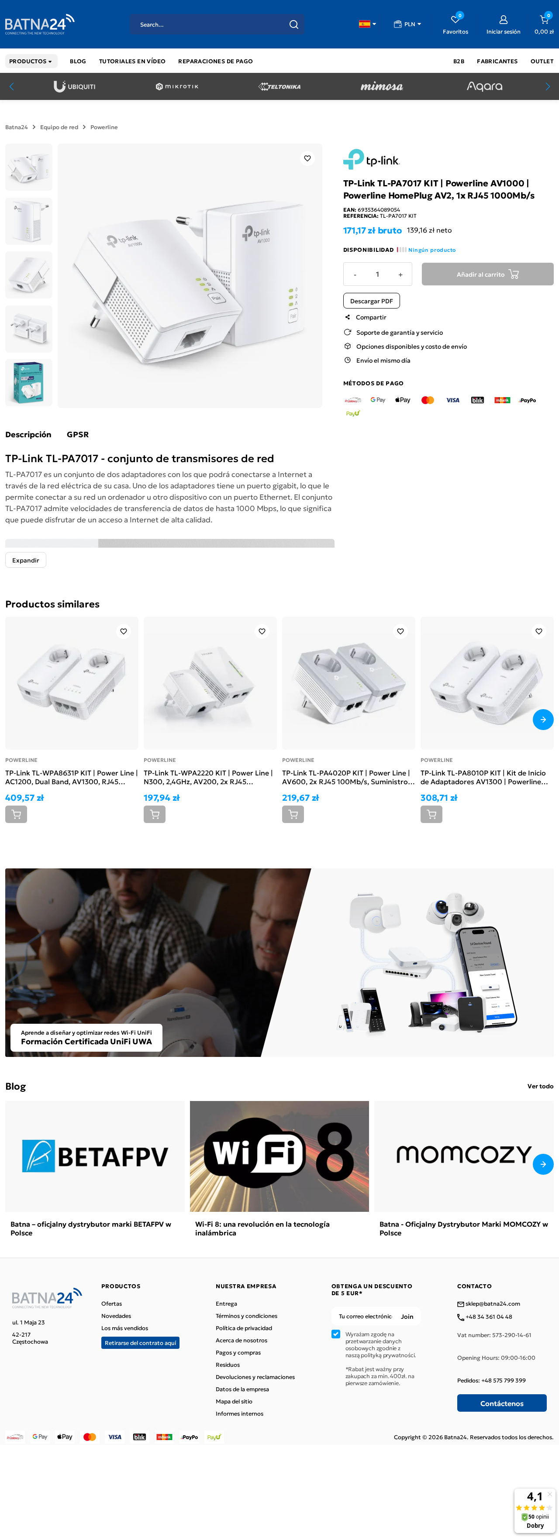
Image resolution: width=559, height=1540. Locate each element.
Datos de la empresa (242, 1389)
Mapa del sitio (234, 1401)
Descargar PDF (371, 300)
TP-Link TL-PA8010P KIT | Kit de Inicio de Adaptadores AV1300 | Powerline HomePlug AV (483, 776)
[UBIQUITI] (74, 87)
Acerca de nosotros (241, 1340)
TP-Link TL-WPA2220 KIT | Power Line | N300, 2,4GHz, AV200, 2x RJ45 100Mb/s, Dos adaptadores (208, 776)
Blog (15, 1085)
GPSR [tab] (78, 434)
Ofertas (111, 1303)
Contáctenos (502, 1403)
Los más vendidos (124, 1327)
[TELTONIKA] (279, 87)
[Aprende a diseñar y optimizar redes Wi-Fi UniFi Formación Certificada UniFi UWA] (279, 961)
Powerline (104, 126)
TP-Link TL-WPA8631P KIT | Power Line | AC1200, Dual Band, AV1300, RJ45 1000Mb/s (71, 776)
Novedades (116, 1315)
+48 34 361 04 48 (488, 1317)
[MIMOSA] (382, 87)
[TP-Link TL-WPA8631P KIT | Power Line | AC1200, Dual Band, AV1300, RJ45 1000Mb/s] (71, 683)
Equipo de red (59, 126)
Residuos (228, 1364)
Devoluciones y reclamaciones (255, 1376)
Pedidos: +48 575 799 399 (491, 1380)
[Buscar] (293, 24)
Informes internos (239, 1413)
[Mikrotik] (177, 87)
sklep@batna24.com (492, 1304)
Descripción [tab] (28, 434)
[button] (367, 24)
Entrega (226, 1303)
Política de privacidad (244, 1327)
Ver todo (541, 1086)
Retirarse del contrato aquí (140, 1342)
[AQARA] (484, 87)
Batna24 (16, 126)
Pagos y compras (238, 1352)
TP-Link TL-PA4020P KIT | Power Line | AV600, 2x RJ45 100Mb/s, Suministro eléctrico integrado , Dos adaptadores (346, 776)
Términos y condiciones (246, 1315)
